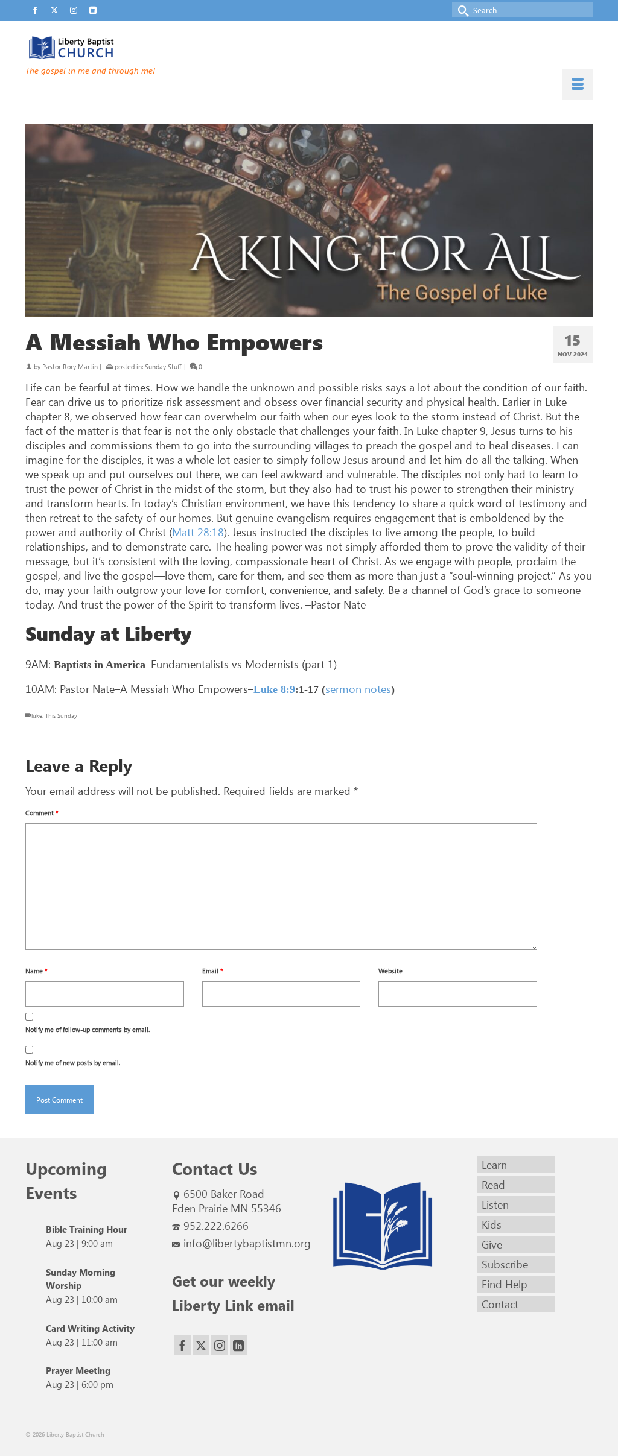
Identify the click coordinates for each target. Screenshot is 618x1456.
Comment (42, 812)
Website (390, 970)
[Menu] (577, 84)
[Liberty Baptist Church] (113, 48)
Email (212, 970)
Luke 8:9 (274, 689)
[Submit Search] (461, 9)
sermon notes (358, 689)
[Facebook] (182, 1345)
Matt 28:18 (198, 532)
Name (36, 970)
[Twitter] (201, 1345)
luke (36, 715)
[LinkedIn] (238, 1345)
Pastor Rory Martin (70, 366)
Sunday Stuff (163, 366)
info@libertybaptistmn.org (247, 1243)
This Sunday (61, 715)
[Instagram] (219, 1345)
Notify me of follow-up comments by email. (87, 1029)
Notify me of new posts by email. (72, 1062)
